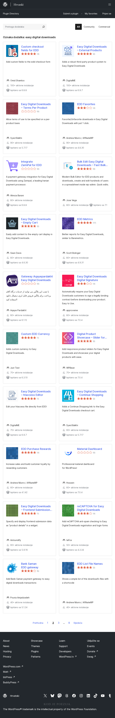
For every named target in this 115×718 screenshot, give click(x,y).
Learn (62, 640)
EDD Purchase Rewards (36, 448)
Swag (91, 656)
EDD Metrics (85, 219)
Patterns (35, 656)
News (6, 646)
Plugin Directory (11, 13)
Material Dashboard (89, 448)
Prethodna (38, 623)
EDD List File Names (90, 563)
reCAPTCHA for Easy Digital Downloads (90, 508)
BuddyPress (11, 682)
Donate (92, 651)
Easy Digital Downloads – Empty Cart (36, 221)
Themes (35, 646)
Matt (7, 671)
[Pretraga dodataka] (44, 27)
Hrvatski (14, 695)
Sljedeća (78, 623)
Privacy (7, 656)
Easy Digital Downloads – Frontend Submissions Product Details (36, 508)
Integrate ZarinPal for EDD (31, 163)
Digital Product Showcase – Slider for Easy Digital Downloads (92, 335)
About (6, 640)
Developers (65, 651)
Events (91, 646)
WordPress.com (13, 666)
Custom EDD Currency (35, 333)
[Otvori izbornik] (110, 4)
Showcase (37, 640)
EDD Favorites (86, 104)
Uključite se (93, 640)
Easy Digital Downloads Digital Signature (92, 278)
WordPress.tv (68, 656)
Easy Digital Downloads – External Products (92, 48)
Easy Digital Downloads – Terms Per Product (36, 106)
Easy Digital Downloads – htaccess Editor (36, 393)
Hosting (7, 651)
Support (63, 646)
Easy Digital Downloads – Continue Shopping (92, 393)
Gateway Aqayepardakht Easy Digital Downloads (37, 278)
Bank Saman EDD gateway (29, 565)
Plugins (35, 651)
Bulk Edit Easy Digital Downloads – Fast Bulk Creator (91, 163)
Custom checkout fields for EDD (32, 48)
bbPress (9, 677)
